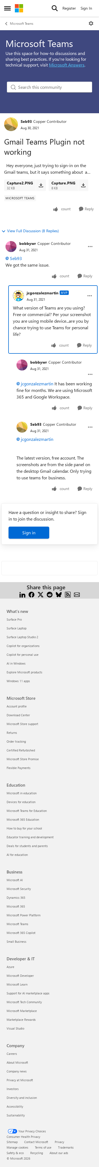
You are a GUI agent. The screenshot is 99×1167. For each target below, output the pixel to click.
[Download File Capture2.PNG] (41, 185)
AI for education (17, 855)
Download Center (18, 715)
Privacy (59, 1142)
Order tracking (16, 741)
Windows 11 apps (18, 681)
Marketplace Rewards (21, 1019)
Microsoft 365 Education (23, 819)
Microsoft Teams (21, 23)
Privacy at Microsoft (20, 1080)
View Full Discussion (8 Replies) (33, 230)
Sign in (28, 532)
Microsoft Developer (20, 976)
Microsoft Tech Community (24, 1002)
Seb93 (26, 121)
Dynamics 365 (16, 897)
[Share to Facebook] (31, 594)
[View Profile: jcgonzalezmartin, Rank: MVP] (18, 295)
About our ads (59, 1153)
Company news (17, 1071)
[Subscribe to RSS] (68, 594)
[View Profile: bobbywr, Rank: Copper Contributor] (11, 246)
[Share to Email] (77, 594)
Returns (12, 733)
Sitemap (12, 1142)
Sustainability (16, 1115)
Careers (12, 1054)
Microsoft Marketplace (22, 1011)
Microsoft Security (19, 889)
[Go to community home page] (19, 8)
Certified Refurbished (21, 750)
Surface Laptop (16, 628)
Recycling (36, 1153)
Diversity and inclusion (22, 1098)
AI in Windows (16, 663)
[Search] (54, 8)
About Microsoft (17, 1062)
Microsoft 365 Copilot (21, 933)
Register (69, 8)
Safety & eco (15, 1153)
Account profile (17, 706)
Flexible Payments (19, 768)
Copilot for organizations (23, 646)
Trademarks (66, 1147)
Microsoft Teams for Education (27, 811)
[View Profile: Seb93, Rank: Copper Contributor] (11, 124)
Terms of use (43, 1147)
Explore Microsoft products (24, 672)
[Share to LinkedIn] (22, 594)
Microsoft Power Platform (23, 915)
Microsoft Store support (22, 724)
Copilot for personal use (22, 654)
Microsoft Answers (66, 65)
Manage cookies (17, 1147)
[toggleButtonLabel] (91, 23)
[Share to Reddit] (50, 594)
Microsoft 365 (16, 906)
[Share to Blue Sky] (59, 594)
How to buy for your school (24, 828)
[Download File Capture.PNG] (83, 185)
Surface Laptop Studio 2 (22, 637)
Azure (10, 967)
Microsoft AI (15, 880)
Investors (13, 1089)
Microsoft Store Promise (23, 759)
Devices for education (21, 802)
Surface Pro (14, 619)
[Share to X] (40, 594)
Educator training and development (30, 837)
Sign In (86, 8)
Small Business (16, 941)
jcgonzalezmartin (42, 292)
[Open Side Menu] (7, 8)
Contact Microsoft (36, 1142)
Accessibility (15, 1106)
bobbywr (27, 243)
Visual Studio (15, 1028)
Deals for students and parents (27, 846)
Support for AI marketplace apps (28, 993)
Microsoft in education (22, 793)
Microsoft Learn (17, 984)
